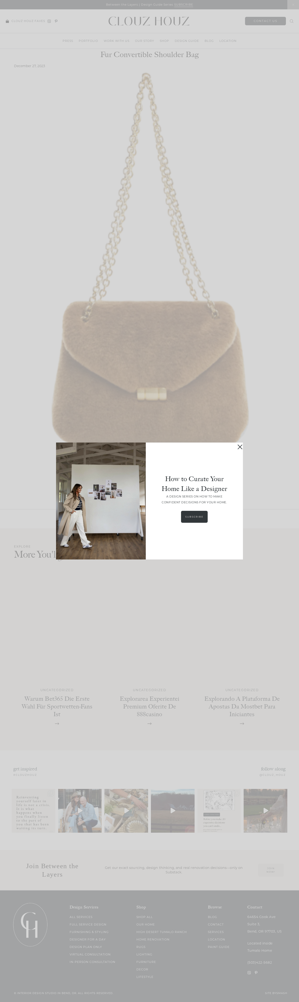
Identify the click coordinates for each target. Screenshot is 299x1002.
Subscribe (194, 516)
